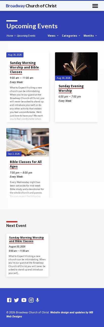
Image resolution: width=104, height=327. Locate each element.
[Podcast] (37, 300)
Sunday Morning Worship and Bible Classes (24, 67)
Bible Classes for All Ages (26, 164)
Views (52, 35)
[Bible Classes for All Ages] (27, 142)
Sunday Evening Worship (71, 88)
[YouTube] (24, 300)
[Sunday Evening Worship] (76, 66)
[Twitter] (16, 300)
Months (89, 35)
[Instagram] (31, 300)
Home (10, 35)
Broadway (31, 5)
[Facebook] (9, 300)
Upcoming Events (26, 35)
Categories (70, 35)
